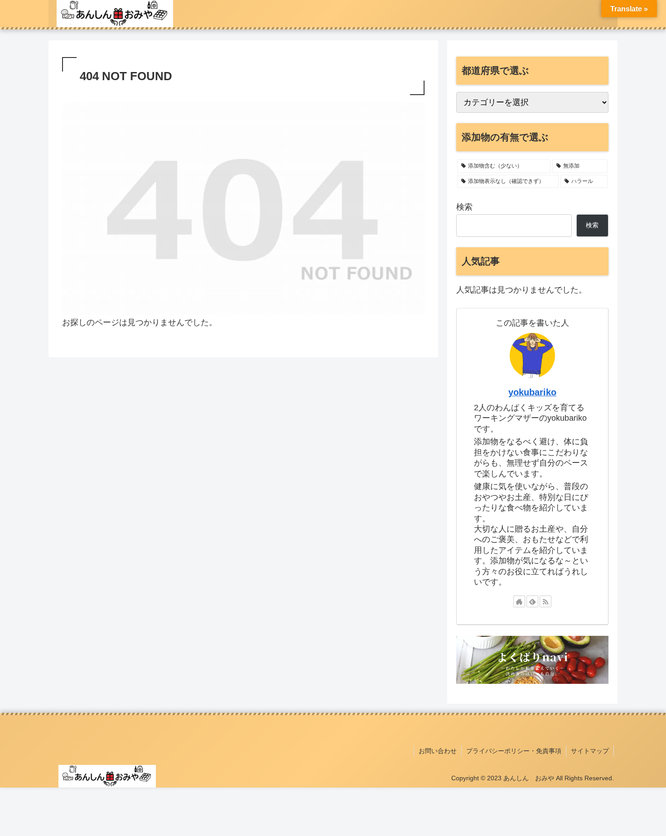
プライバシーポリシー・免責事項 (513, 750)
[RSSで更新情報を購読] (545, 601)
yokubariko (532, 392)
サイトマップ (590, 750)
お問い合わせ (438, 750)
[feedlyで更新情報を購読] (532, 601)
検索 (464, 206)
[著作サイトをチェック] (519, 601)
